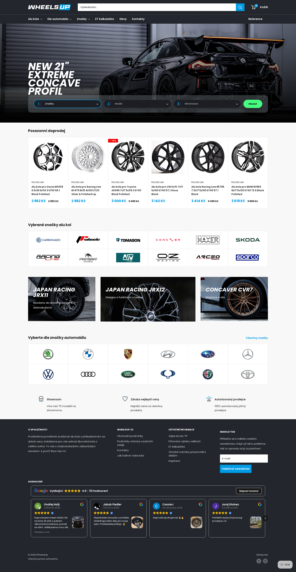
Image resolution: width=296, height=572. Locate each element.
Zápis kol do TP (178, 436)
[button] (265, 518)
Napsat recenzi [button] (248, 491)
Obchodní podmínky (130, 436)
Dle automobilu (57, 19)
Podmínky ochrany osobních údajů (135, 443)
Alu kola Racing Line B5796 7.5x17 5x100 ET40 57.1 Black (207, 190)
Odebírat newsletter (236, 469)
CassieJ (167, 504)
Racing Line (38, 182)
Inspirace (174, 461)
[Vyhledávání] (240, 7)
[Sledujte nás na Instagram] (265, 561)
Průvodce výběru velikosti (185, 441)
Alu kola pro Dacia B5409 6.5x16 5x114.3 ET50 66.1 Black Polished (47, 190)
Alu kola (33, 19)
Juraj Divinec (230, 504)
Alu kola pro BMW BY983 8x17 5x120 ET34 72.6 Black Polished (247, 190)
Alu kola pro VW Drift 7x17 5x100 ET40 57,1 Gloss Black (167, 190)
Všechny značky (257, 338)
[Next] (268, 173)
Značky (82, 19)
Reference (255, 19)
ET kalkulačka (104, 19)
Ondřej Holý (52, 504)
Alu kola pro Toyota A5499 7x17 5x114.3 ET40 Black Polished (126, 190)
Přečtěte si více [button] (41, 532)
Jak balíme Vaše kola (130, 455)
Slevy (123, 19)
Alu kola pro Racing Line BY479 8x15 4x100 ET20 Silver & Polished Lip (86, 190)
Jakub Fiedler (112, 504)
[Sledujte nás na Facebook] (258, 561)
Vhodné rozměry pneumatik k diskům (187, 453)
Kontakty (138, 19)
